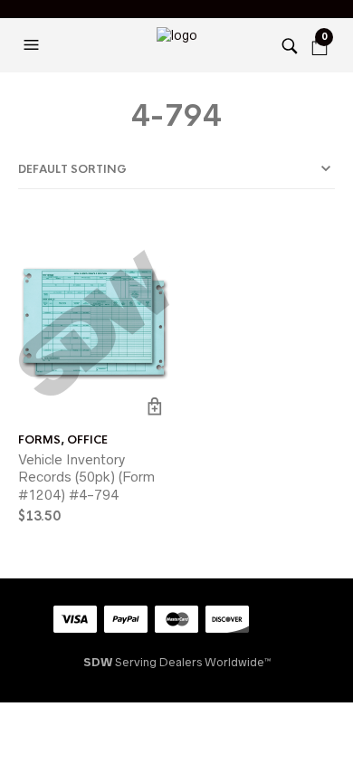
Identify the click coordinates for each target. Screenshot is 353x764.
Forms (39, 440)
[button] (33, 45)
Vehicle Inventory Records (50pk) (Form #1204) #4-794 (86, 477)
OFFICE (87, 440)
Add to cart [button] (154, 406)
